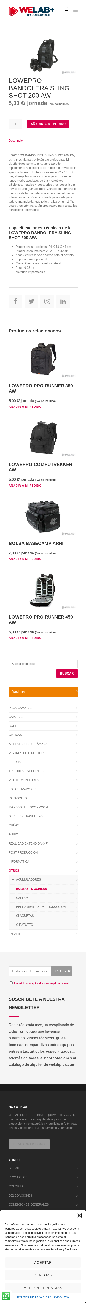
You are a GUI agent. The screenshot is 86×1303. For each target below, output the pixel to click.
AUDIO (13, 834)
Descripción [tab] (16, 140)
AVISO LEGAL (62, 1297)
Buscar (67, 673)
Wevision (18, 691)
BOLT (12, 726)
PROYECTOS (18, 1177)
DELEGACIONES (20, 1195)
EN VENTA (16, 934)
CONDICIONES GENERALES (29, 1204)
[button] (79, 1215)
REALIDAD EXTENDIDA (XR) (28, 843)
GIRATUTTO (24, 924)
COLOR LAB (17, 1186)
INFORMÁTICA (19, 861)
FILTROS (15, 762)
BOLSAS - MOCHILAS (31, 889)
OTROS (14, 870)
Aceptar (43, 1262)
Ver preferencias (43, 1288)
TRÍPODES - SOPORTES (26, 771)
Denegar (43, 1275)
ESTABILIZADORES (22, 789)
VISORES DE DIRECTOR (26, 753)
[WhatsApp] (6, 1296)
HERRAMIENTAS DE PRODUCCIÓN (41, 907)
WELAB (14, 1168)
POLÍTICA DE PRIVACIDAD (34, 1297)
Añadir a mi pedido (48, 124)
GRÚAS (14, 825)
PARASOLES (18, 798)
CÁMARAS (16, 717)
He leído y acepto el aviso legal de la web (41, 983)
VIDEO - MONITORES (24, 780)
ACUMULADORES (28, 879)
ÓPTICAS (15, 735)
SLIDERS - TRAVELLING (26, 816)
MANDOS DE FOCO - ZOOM (28, 807)
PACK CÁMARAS (21, 708)
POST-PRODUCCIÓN (23, 852)
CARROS (22, 898)
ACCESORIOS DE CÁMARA (28, 744)
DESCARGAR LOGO (29, 1144)
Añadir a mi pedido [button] (25, 406)
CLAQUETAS (25, 915)
